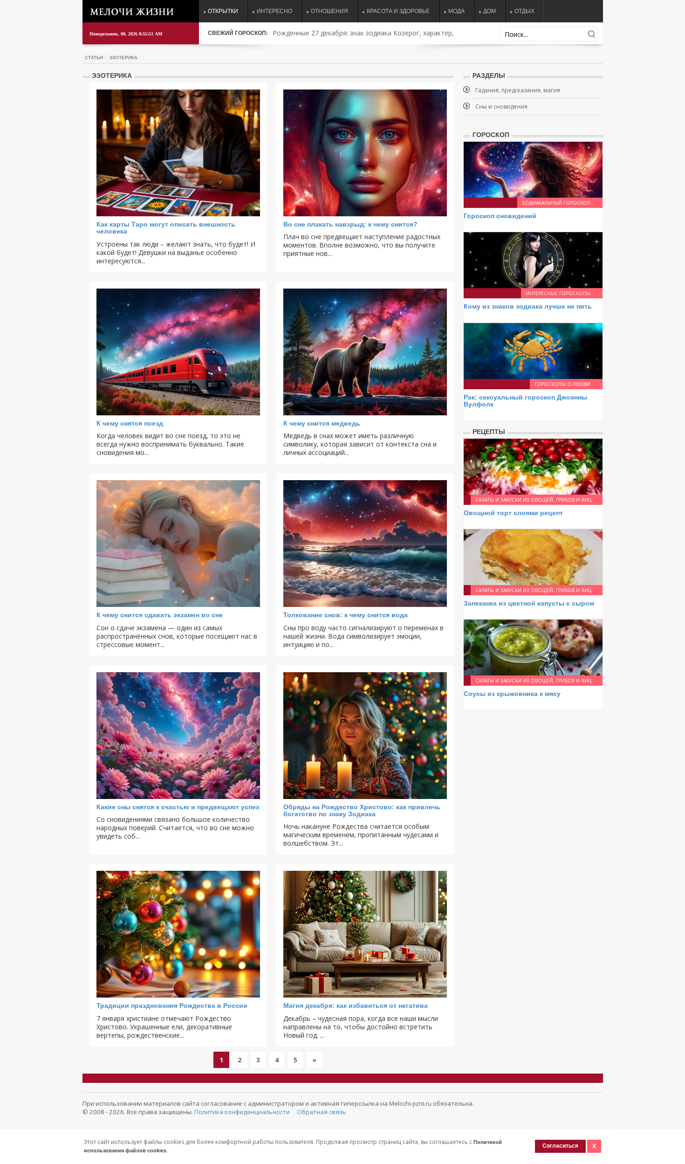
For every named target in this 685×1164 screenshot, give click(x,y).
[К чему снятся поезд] (178, 352)
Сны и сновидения (501, 106)
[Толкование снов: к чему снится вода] (365, 543)
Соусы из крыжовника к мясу (512, 693)
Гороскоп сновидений (500, 216)
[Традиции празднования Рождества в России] (178, 934)
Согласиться (560, 1146)
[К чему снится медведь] (365, 352)
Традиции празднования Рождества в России (171, 1005)
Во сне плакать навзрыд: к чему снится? (350, 224)
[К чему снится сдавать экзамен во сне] (178, 543)
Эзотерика (123, 57)
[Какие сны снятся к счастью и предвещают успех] (178, 735)
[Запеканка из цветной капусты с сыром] (533, 556)
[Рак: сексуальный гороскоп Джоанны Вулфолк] (533, 350)
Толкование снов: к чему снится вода (345, 615)
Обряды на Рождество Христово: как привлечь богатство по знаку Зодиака (361, 810)
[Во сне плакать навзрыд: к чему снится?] (365, 153)
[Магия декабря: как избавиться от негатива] (365, 934)
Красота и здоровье (398, 11)
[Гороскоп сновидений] (533, 169)
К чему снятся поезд (129, 423)
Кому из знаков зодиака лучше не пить (528, 306)
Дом (489, 11)
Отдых (524, 11)
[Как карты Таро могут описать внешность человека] (178, 153)
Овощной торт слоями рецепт (513, 513)
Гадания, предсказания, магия (517, 90)
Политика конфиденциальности (242, 1112)
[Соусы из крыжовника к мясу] (533, 646)
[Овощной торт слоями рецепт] (533, 465)
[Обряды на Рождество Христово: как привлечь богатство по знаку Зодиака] (365, 735)
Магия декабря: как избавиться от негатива (355, 1005)
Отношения (329, 11)
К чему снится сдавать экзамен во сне (159, 615)
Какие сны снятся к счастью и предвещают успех (178, 807)
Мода (456, 11)
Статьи (94, 57)
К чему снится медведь (321, 423)
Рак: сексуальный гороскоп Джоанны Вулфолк (525, 400)
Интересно (274, 11)
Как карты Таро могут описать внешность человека (165, 227)
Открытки (223, 11)
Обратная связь (321, 1112)
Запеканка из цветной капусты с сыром (529, 603)
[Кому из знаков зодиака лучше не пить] (533, 259)
